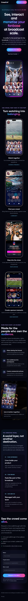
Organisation (6, 559)
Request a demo (22, 2)
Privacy (2, 596)
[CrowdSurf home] (4, 2)
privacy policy (13, 580)
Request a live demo (14, 49)
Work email (6, 567)
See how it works (12, 54)
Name (4, 552)
